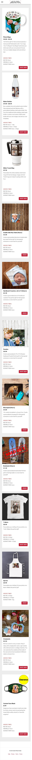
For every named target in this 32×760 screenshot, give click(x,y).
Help (9, 754)
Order (24, 255)
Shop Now (23, 67)
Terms (17, 754)
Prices (20, 754)
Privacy (12, 754)
